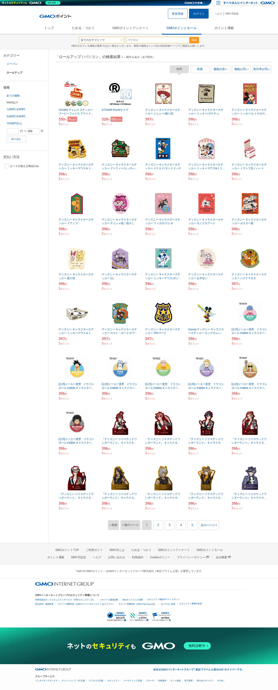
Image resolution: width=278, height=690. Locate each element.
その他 (220, 680)
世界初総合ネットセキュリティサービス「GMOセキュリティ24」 (65, 600)
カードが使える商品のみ (24, 166)
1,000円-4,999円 (16, 109)
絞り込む (16, 139)
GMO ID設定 (232, 13)
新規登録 (177, 13)
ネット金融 (175, 680)
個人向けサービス (205, 680)
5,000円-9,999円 (16, 116)
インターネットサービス (46, 680)
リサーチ (150, 680)
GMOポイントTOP (67, 550)
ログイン (199, 13)
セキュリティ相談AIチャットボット (163, 599)
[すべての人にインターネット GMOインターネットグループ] (249, 3)
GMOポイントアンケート (130, 28)
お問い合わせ (116, 557)
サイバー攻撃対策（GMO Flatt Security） (138, 604)
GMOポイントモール (182, 28)
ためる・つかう (83, 28)
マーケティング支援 (133, 680)
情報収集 (162, 680)
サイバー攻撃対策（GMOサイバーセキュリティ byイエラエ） (86, 604)
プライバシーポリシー (191, 557)
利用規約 (137, 557)
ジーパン (12, 63)
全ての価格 (13, 95)
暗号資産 (189, 680)
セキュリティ (113, 680)
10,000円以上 (14, 123)
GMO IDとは (117, 550)
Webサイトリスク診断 (132, 600)
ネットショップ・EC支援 (73, 680)
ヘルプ (218, 13)
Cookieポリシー (160, 557)
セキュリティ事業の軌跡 (190, 603)
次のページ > (209, 525)
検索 (194, 40)
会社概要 (221, 557)
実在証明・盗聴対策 (44, 604)
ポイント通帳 (224, 28)
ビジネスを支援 (96, 680)
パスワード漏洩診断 (109, 600)
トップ (49, 28)
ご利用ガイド (94, 550)
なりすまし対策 (168, 604)
